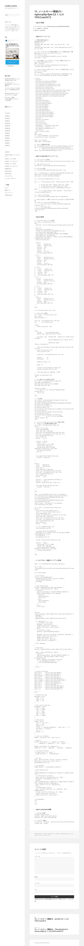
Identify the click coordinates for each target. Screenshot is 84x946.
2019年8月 (7, 135)
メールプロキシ (46, 835)
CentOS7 (64, 833)
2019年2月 (7, 143)
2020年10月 (7, 130)
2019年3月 (7, 140)
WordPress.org (8, 195)
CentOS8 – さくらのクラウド (11, 166)
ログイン (7, 187)
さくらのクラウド (9, 176)
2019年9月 (7, 133)
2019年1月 (7, 145)
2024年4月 (7, 121)
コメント (37, 856)
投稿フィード (8, 190)
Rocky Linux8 (8, 171)
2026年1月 (7, 116)
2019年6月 (7, 138)
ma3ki (45, 833)
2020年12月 (7, 126)
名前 (36, 877)
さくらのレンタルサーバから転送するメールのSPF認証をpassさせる (12, 89)
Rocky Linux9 (8, 173)
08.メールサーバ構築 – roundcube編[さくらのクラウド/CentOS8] (11, 99)
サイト (36, 889)
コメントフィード (9, 192)
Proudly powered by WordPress (42, 942)
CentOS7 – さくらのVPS (10, 158)
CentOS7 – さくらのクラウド (11, 161)
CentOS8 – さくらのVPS (10, 163)
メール (37, 883)
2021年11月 (7, 123)
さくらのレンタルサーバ (10, 178)
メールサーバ (40, 835)
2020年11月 (7, 128)
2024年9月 (7, 118)
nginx (67, 833)
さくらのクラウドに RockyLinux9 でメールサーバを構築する (12, 84)
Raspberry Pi (8, 168)
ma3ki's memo (11, 6)
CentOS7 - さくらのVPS (54, 833)
